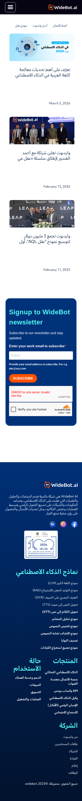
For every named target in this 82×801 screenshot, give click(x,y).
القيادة (74, 759)
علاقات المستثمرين (66, 744)
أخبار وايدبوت (40, 26)
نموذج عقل (21, 26)
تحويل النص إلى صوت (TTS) (60, 605)
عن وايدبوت (70, 737)
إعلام (74, 766)
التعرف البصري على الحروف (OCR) (56, 598)
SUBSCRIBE (23, 378)
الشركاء (73, 751)
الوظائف (73, 773)
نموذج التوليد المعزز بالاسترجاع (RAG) (55, 590)
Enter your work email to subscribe (37, 346)
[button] (10, 7)
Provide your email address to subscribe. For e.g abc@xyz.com (38, 366)
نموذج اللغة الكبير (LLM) (63, 583)
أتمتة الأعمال (60, 26)
